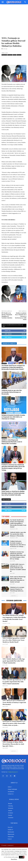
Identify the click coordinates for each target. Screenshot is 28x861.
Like (24, 330)
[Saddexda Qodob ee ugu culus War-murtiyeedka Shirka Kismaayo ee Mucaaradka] (14, 380)
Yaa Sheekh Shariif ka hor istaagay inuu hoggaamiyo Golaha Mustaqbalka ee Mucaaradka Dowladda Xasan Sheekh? (13, 367)
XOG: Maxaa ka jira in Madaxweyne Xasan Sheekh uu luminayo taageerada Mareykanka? (14, 702)
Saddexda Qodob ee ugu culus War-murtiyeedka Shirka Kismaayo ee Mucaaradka (12, 392)
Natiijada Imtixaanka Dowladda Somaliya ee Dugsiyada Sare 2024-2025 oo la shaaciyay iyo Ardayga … (13, 417)
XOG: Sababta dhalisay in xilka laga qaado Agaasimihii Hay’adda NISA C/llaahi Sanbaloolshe (14, 661)
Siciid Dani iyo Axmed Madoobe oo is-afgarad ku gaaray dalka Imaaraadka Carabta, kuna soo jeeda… (14, 723)
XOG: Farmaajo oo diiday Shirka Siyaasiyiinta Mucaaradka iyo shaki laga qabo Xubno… (13, 744)
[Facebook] (3, 775)
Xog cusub (19, 54)
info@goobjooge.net (13, 772)
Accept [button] (21, 857)
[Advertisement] (14, 22)
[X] (10, 775)
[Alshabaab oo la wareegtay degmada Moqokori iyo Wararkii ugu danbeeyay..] (5, 589)
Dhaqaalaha (4, 54)
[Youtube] (14, 775)
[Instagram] (6, 775)
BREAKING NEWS (5, 462)
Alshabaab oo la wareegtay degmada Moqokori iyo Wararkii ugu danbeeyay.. (17, 589)
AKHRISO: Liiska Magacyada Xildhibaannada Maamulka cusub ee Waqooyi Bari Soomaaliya (12, 441)
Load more (13, 595)
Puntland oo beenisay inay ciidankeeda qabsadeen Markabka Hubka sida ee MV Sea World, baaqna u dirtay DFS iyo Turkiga (18, 555)
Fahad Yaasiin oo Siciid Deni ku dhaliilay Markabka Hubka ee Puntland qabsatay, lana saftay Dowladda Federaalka (13, 493)
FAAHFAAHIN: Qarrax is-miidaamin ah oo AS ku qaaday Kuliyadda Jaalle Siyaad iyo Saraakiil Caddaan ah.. (18, 568)
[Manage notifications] (24, 857)
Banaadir (3, 413)
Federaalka (10, 54)
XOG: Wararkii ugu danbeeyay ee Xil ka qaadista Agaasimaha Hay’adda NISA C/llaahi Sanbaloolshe (14, 681)
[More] (19, 61)
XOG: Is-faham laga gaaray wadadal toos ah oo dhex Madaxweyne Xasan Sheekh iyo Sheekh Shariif (14, 640)
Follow (23, 333)
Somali (14, 54)
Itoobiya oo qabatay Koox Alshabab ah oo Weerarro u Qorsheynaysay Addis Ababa (20, 316)
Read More (14, 859)
